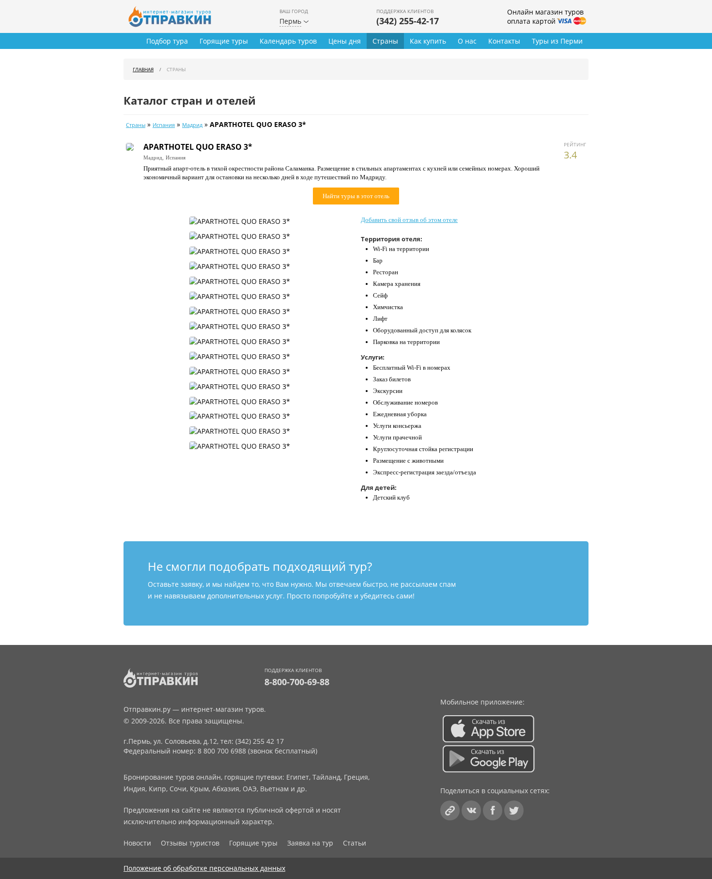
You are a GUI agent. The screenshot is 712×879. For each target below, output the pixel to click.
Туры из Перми (557, 41)
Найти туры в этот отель (356, 196)
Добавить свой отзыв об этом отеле (409, 219)
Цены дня (344, 41)
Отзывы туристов (190, 843)
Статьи (354, 843)
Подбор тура (167, 41)
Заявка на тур (310, 843)
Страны (385, 41)
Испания (164, 125)
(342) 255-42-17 (407, 21)
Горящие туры (224, 41)
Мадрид (192, 125)
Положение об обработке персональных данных (204, 868)
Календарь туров (288, 41)
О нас (467, 41)
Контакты (504, 41)
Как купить (428, 41)
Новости (137, 843)
